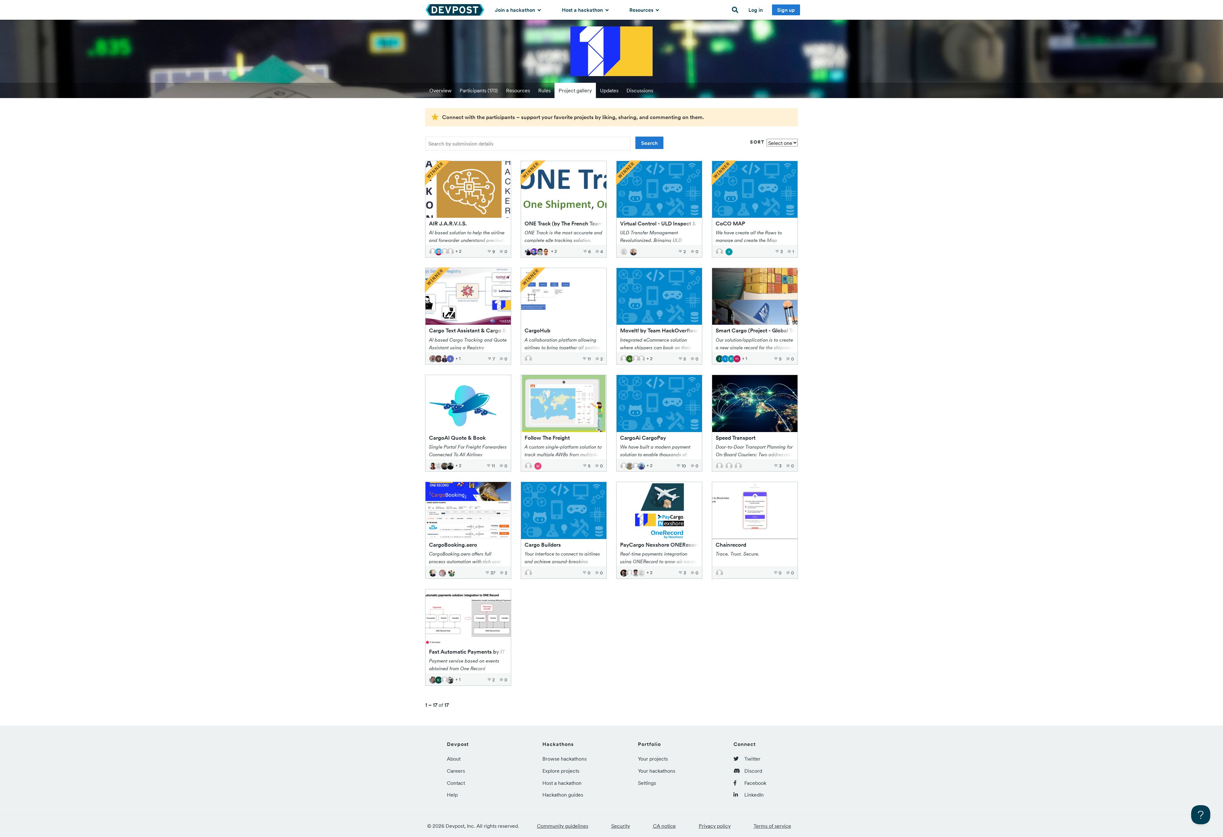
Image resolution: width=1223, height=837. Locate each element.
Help (452, 794)
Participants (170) (479, 90)
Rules (544, 90)
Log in (755, 10)
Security (620, 826)
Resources (641, 10)
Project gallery (575, 90)
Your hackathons (656, 771)
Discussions (639, 90)
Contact (456, 783)
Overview (440, 90)
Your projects (653, 758)
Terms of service (772, 826)
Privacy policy (715, 826)
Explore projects (560, 771)
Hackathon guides (562, 794)
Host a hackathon (583, 10)
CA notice (664, 826)
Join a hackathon (515, 10)
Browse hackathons (564, 758)
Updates (609, 90)
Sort (757, 142)
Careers (456, 771)
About (454, 758)
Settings (647, 783)
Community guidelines (562, 826)
